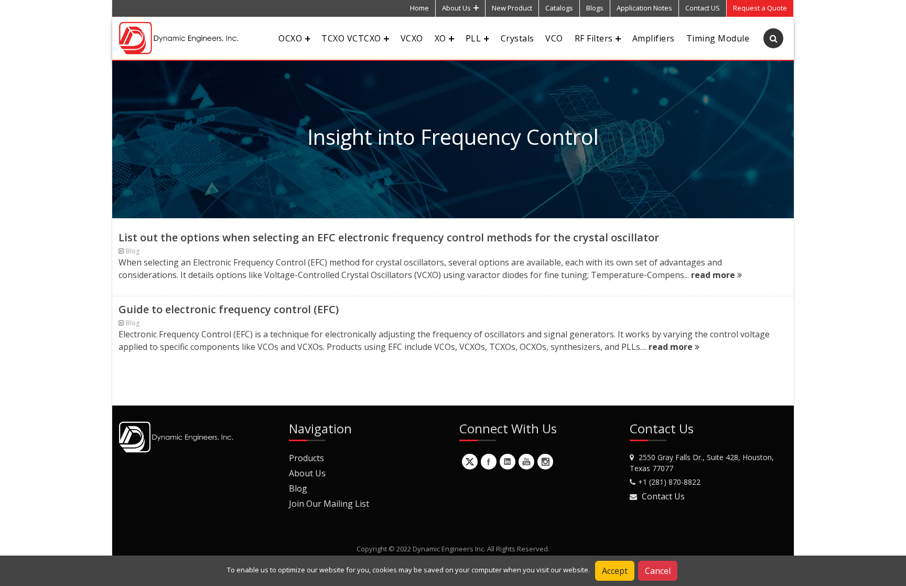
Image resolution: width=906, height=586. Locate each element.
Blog (298, 488)
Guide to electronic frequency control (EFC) (228, 309)
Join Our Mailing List (329, 503)
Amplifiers (653, 38)
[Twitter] (470, 462)
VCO (554, 38)
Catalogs (559, 8)
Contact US (702, 8)
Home (419, 8)
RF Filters (594, 38)
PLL (473, 38)
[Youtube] (526, 462)
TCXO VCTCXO (351, 38)
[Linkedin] (507, 462)
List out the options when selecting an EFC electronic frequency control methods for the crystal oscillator (388, 237)
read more (714, 275)
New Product (512, 8)
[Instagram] (545, 462)
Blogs (594, 8)
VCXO (412, 38)
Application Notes (644, 8)
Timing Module (717, 38)
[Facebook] (489, 462)
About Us (456, 8)
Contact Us (663, 496)
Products (306, 458)
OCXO (290, 38)
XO (440, 38)
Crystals (517, 38)
